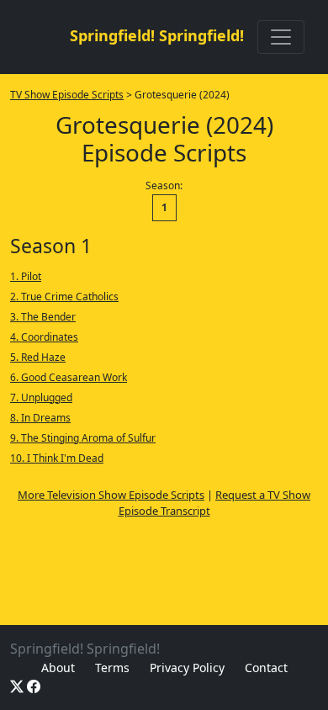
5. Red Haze (38, 357)
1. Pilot (25, 276)
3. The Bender (43, 317)
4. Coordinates (44, 337)
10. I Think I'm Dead (56, 458)
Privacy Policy (187, 668)
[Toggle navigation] (280, 37)
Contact (266, 668)
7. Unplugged (41, 397)
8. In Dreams (40, 418)
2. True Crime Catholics (64, 296)
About (58, 668)
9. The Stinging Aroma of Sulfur (83, 438)
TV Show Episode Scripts (67, 94)
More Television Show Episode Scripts (111, 494)
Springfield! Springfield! (157, 35)
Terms (112, 668)
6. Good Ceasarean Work (68, 377)
